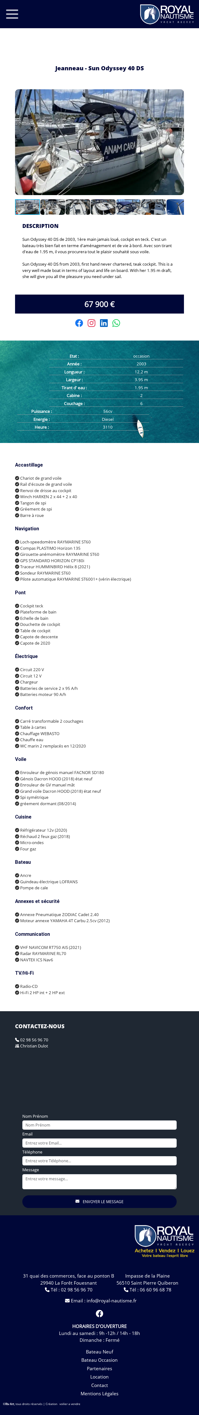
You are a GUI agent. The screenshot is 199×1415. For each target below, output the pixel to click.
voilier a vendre (69, 1404)
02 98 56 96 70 (33, 1040)
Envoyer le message (103, 1201)
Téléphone (32, 1152)
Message (30, 1169)
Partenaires (99, 1368)
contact (99, 1385)
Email (27, 1134)
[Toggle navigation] (12, 14)
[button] (179, 94)
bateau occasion (99, 1360)
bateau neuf (99, 1352)
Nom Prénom (35, 1116)
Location (99, 1377)
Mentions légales (99, 1393)
